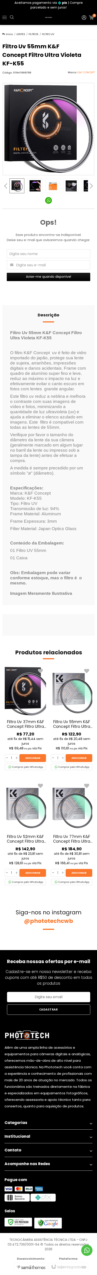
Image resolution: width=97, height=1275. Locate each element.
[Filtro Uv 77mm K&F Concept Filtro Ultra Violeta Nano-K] (71, 833)
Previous (5, 185)
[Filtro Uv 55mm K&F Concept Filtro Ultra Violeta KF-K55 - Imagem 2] (35, 185)
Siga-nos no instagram (48, 916)
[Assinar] (48, 1009)
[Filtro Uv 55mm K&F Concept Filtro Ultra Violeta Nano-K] (71, 718)
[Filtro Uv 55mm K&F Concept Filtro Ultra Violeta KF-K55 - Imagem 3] (53, 185)
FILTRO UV (48, 34)
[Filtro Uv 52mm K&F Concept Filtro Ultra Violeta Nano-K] (25, 833)
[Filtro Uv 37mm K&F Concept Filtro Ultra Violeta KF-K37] (25, 718)
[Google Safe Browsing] (48, 1223)
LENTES (20, 34)
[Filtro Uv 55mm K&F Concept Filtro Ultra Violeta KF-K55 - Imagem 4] (71, 185)
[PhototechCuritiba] (48, 17)
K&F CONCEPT (86, 72)
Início (9, 34)
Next (91, 184)
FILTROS (33, 34)
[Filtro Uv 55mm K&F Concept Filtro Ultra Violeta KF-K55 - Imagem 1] (16, 185)
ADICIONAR (32, 758)
